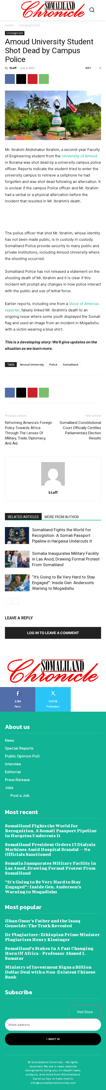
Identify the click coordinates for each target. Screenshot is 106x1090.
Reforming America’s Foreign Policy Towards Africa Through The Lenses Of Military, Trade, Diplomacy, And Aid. (28, 433)
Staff (13, 68)
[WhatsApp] (44, 79)
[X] (21, 79)
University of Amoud (79, 156)
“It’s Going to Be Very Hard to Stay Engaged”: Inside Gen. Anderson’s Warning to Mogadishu (63, 583)
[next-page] (16, 601)
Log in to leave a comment (53, 633)
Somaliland (70, 364)
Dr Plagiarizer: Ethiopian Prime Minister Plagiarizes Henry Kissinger (52, 937)
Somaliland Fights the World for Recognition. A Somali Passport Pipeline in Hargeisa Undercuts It (62, 535)
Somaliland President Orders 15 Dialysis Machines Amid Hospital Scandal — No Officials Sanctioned (50, 849)
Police (53, 364)
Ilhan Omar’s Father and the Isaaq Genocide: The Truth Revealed (42, 923)
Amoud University (32, 364)
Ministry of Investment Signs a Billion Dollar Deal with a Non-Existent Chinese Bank (50, 971)
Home (9, 25)
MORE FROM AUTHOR (62, 517)
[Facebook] (10, 79)
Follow (53, 689)
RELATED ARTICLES (23, 517)
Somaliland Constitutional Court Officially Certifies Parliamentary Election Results (80, 430)
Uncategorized (29, 25)
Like (18, 689)
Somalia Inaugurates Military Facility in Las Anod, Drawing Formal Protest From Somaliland (66, 559)
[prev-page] (8, 601)
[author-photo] (53, 485)
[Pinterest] (32, 79)
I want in (53, 1039)
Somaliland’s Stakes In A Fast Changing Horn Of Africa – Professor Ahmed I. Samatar (49, 953)
